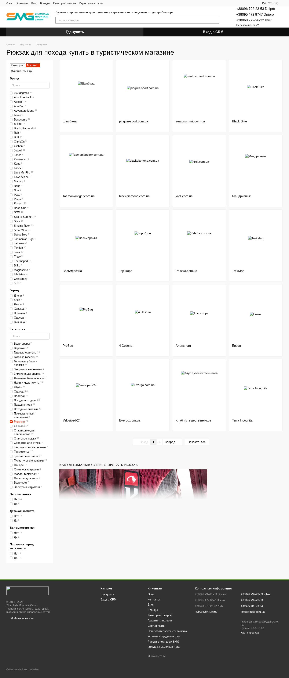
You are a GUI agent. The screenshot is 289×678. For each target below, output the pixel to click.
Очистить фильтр (21, 71)
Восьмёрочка (72, 271)
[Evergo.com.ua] (142, 388)
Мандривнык (241, 196)
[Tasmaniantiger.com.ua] (86, 164)
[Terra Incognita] (255, 388)
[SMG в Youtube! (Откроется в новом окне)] (114, 3)
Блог (34, 3)
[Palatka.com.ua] (199, 239)
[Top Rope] (142, 239)
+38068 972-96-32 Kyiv (253, 20)
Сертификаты (156, 625)
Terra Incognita (242, 420)
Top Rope (125, 271)
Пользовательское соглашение (168, 631)
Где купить (75, 32)
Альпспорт (183, 345)
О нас (9, 3)
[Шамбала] (86, 89)
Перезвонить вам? (247, 25)
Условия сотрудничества (164, 636)
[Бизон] (255, 314)
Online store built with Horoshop (22, 669)
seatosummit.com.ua (190, 121)
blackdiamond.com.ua (134, 196)
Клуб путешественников (193, 420)
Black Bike (239, 121)
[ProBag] (86, 314)
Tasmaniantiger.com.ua (79, 196)
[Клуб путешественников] (199, 388)
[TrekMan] (255, 239)
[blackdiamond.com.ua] (142, 164)
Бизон (236, 345)
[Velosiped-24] (86, 388)
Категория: (17, 65)
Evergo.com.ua (129, 420)
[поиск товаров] (216, 20)
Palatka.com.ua (186, 271)
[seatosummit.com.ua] (199, 89)
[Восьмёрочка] (86, 239)
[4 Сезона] (142, 314)
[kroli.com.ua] (199, 164)
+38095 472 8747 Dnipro (255, 14)
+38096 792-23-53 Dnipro (255, 9)
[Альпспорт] (199, 314)
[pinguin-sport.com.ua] (142, 89)
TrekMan (238, 271)
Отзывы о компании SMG (164, 647)
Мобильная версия (22, 618)
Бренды (45, 3)
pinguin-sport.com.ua (133, 121)
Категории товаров (64, 3)
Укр (270, 3)
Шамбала (70, 121)
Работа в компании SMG (163, 641)
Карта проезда (250, 632)
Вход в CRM (213, 32)
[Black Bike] (255, 89)
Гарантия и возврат (91, 3)
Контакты (22, 3)
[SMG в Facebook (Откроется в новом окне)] (109, 3)
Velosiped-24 (71, 420)
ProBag (68, 345)
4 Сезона (125, 345)
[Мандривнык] (255, 164)
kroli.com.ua (184, 196)
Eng (276, 3)
